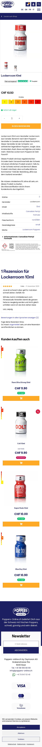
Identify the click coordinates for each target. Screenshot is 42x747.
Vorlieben (21, 739)
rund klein (36, 220)
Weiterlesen (21, 463)
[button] (21, 238)
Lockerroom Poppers (31, 229)
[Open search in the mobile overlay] (39, 4)
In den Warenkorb (21, 126)
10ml (38, 206)
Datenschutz (12, 744)
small (38, 224)
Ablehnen (21, 733)
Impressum (30, 744)
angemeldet (14, 324)
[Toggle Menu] (38, 10)
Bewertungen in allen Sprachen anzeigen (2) (20, 317)
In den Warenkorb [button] (21, 398)
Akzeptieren (21, 727)
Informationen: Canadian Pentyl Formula (19, 237)
